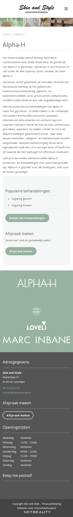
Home (6, 34)
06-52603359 (11, 388)
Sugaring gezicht (22, 198)
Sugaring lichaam (22, 205)
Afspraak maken (20, 251)
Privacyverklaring (51, 503)
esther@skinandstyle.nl (17, 392)
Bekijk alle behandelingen (27, 218)
